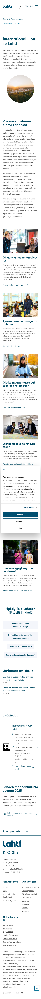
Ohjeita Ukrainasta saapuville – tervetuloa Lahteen (20, 636)
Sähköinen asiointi (29, 894)
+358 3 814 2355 (9, 866)
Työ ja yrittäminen (17, 19)
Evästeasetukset (9, 945)
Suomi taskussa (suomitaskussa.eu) (20, 655)
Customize (19, 521)
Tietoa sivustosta (10, 939)
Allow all (20, 514)
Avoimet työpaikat (10, 900)
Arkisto (25, 908)
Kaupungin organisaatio (8, 930)
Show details (29, 507)
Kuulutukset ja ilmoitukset (9, 895)
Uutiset (6, 887)
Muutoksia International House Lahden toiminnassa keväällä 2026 (19, 689)
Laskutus (25, 901)
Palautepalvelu (28, 891)
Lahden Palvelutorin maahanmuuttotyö (20, 625)
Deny (20, 528)
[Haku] (20, 8)
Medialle (25, 911)
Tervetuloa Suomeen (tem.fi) (20, 646)
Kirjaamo (25, 904)
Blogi (5, 891)
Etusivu (5, 19)
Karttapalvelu (8, 925)
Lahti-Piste (26, 897)
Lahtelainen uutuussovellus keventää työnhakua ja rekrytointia (18, 678)
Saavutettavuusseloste (12, 942)
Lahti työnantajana (10, 935)
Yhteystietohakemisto (31, 887)
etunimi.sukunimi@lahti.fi (13, 869)
